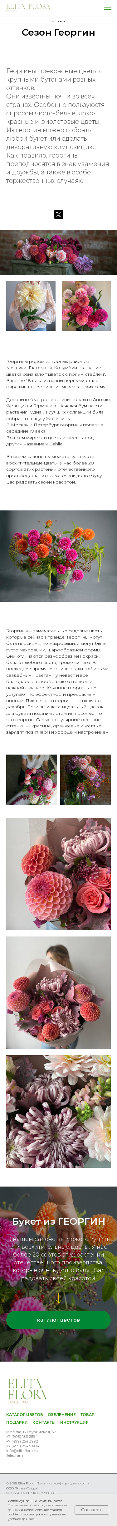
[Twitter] (58, 214)
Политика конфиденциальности (63, 1483)
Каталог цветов (24, 1414)
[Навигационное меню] (107, 8)
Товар (87, 1414)
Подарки (17, 1422)
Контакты (44, 1422)
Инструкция (74, 1422)
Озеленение (62, 1414)
